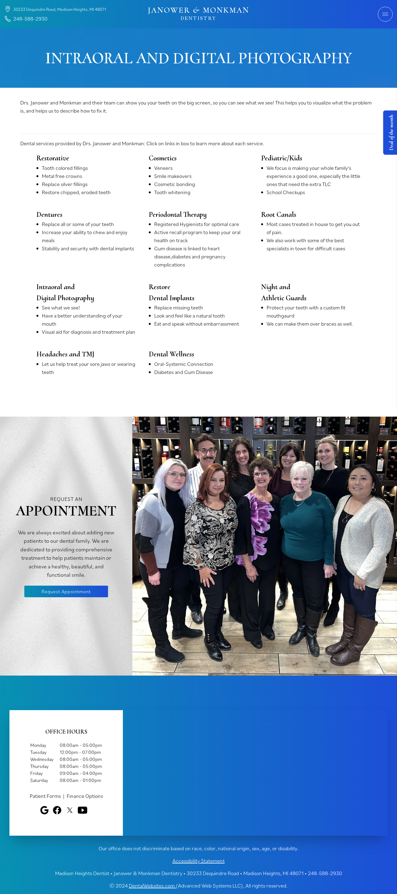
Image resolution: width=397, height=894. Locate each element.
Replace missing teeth (178, 307)
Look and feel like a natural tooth (189, 315)
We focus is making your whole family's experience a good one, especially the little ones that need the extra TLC (313, 176)
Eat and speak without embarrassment (196, 323)
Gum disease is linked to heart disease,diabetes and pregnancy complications (190, 256)
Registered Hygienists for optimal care (196, 224)
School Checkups (286, 192)
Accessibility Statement (199, 860)
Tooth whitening (172, 192)
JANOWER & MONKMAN (198, 14)
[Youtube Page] (82, 810)
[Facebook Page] (57, 810)
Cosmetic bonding (174, 184)
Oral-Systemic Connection (183, 363)
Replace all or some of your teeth (78, 224)
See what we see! (61, 307)
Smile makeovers (172, 176)
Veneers (163, 167)
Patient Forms (45, 795)
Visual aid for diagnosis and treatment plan (88, 331)
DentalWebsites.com (152, 885)
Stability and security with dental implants (88, 248)
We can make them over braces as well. (310, 323)
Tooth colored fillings (65, 167)
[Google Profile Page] (44, 810)
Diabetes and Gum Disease (183, 372)
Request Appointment (66, 591)
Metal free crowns (62, 176)
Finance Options (85, 795)
